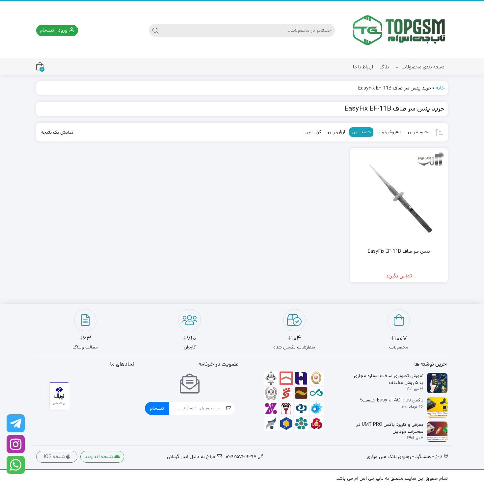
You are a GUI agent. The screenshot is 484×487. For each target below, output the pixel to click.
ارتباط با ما (363, 67)
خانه (440, 88)
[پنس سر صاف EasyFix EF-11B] (399, 197)
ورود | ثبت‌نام (54, 30)
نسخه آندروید (99, 456)
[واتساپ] (16, 465)
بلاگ (384, 67)
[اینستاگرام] (16, 444)
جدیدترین (361, 132)
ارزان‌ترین (336, 132)
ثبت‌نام (157, 408)
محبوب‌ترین (419, 132)
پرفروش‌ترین (389, 132)
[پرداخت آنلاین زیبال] (59, 396)
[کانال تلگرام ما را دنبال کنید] (16, 423)
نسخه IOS (55, 456)
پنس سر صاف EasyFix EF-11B (399, 251)
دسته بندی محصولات (422, 67)
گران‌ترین (313, 132)
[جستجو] (155, 30)
